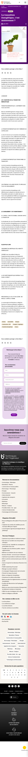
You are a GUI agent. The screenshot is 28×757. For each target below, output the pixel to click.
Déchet (3, 321)
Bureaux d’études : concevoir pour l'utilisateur (14, 554)
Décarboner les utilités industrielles (11, 577)
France (16, 326)
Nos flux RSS (5, 621)
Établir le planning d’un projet (10, 567)
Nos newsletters (6, 619)
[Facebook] (2, 616)
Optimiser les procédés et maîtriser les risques (14, 538)
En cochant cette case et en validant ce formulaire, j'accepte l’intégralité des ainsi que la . (14, 391)
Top (4, 670)
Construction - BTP (6, 324)
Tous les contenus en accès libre (10, 608)
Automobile (10, 321)
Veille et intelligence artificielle (10, 593)
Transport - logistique (18, 324)
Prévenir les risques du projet (9, 573)
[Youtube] (8, 616)
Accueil (2, 6)
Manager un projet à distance (9, 569)
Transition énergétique (7, 326)
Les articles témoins (7, 605)
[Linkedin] (11, 616)
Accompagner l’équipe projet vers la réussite (13, 571)
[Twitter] (5, 616)
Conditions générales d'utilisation (12, 390)
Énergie (17, 321)
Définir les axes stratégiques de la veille (12, 591)
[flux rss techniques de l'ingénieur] (11, 73)
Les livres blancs (6, 601)
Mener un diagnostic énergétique (10, 575)
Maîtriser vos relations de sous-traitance (12, 552)
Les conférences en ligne (8, 603)
